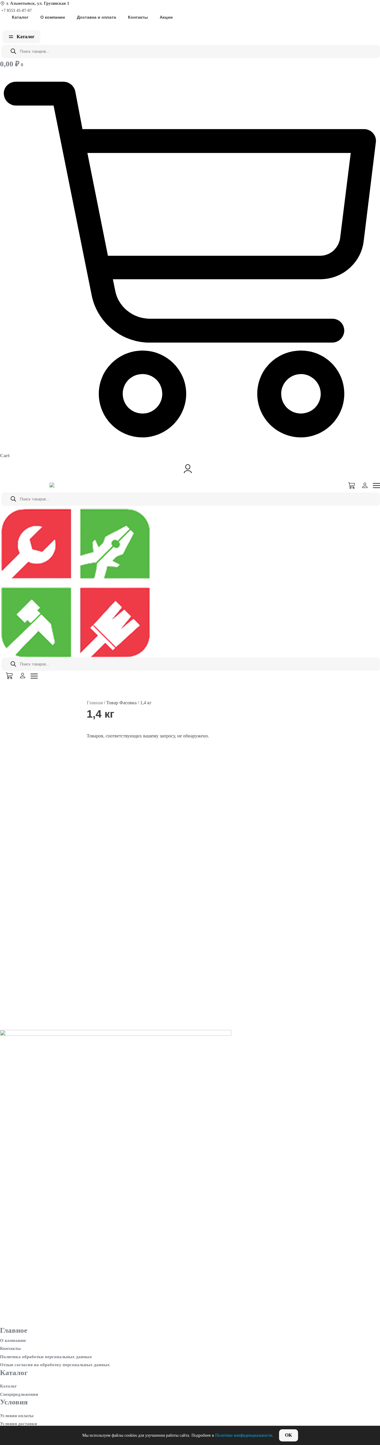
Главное (13, 1330)
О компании (52, 17)
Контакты (138, 17)
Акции (166, 17)
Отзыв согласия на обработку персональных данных (55, 1364)
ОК (288, 1435)
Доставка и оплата (96, 17)
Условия (14, 1402)
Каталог (20, 17)
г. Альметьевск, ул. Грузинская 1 (38, 3)
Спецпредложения (19, 1394)
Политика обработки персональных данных (46, 1356)
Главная (95, 702)
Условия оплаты (17, 1415)
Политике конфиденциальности (243, 1435)
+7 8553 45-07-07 (16, 10)
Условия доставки (18, 1423)
